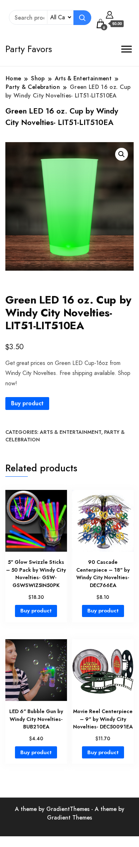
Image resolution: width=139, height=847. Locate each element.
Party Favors (28, 49)
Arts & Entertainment (70, 432)
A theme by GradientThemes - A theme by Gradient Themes (69, 813)
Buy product (27, 403)
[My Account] (109, 14)
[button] (121, 154)
